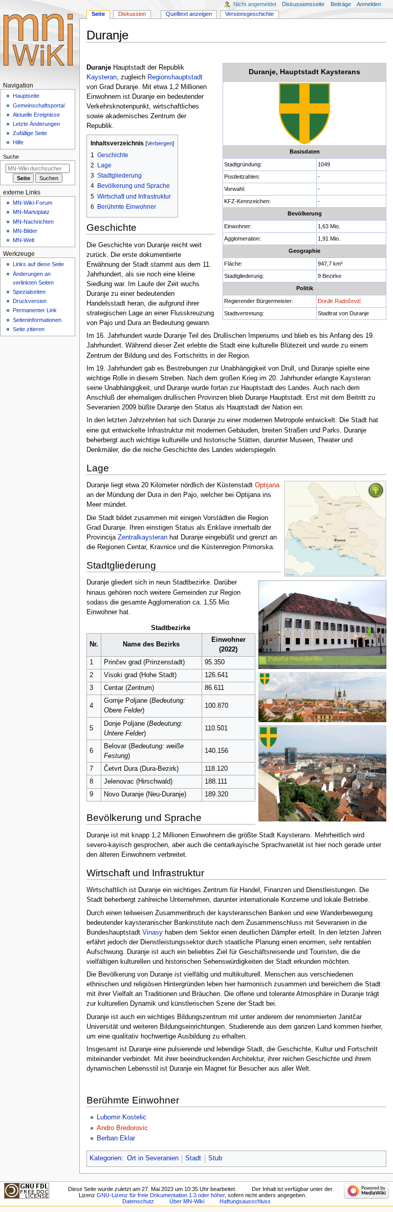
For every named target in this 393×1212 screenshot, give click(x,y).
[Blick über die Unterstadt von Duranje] (322, 773)
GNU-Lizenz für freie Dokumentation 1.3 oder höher (161, 1195)
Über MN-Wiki (186, 1201)
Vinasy (152, 932)
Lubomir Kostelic (121, 1117)
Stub (215, 1158)
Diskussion (132, 14)
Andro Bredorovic (122, 1128)
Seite (98, 14)
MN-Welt (23, 240)
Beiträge (341, 4)
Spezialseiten (29, 292)
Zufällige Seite (30, 133)
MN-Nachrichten (33, 222)
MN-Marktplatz (31, 212)
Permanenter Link (35, 310)
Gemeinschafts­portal (38, 105)
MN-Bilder (25, 231)
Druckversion (30, 301)
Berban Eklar (116, 1138)
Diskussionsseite (303, 4)
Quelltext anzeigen (189, 14)
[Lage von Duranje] (335, 528)
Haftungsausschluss (245, 1201)
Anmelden (369, 4)
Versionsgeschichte (249, 14)
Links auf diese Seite (38, 264)
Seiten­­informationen (37, 320)
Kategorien (105, 1158)
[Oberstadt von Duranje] (322, 696)
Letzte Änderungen (36, 124)
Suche (11, 157)
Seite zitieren (29, 329)
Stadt (193, 1158)
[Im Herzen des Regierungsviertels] (322, 623)
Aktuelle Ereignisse (36, 115)
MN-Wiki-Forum (32, 203)
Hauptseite (26, 96)
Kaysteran (101, 77)
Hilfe (18, 142)
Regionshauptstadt (175, 77)
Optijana (267, 485)
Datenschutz (138, 1201)
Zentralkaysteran (142, 537)
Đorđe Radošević (339, 301)
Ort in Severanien (153, 1158)
